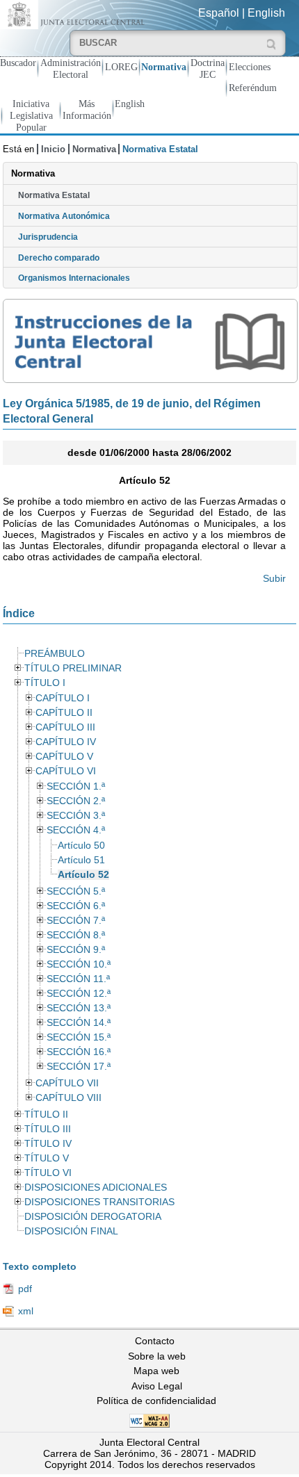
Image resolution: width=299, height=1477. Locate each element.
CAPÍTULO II (63, 713)
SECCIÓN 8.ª (76, 935)
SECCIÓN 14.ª (79, 1023)
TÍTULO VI (48, 1173)
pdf (25, 1288)
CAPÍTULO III (65, 727)
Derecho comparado (58, 258)
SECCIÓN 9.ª (76, 950)
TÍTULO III (47, 1129)
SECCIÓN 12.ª (79, 993)
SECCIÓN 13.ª (79, 1008)
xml (25, 1310)
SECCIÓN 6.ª (76, 906)
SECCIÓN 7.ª (76, 920)
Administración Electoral (70, 68)
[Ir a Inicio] (75, 13)
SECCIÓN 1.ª (76, 786)
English (266, 13)
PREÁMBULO (54, 653)
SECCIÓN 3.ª (76, 815)
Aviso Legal (156, 1386)
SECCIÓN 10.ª (79, 964)
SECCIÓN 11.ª (78, 979)
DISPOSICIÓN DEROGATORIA (92, 1216)
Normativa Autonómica (64, 216)
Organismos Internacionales (74, 278)
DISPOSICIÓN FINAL (71, 1231)
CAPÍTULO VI (65, 771)
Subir (274, 578)
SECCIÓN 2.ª (76, 801)
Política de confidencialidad (156, 1400)
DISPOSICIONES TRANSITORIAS (99, 1202)
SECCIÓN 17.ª (79, 1066)
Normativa (163, 66)
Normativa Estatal (54, 195)
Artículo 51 (81, 860)
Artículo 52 (83, 875)
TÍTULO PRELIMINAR (73, 668)
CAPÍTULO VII (67, 1083)
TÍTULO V (46, 1158)
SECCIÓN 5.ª (76, 891)
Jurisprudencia (48, 237)
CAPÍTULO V (64, 756)
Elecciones (249, 66)
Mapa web (156, 1370)
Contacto (155, 1340)
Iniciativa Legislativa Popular (31, 115)
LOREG (121, 66)
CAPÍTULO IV (65, 742)
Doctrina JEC (208, 68)
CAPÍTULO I (62, 698)
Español (218, 13)
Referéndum (253, 87)
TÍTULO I (44, 683)
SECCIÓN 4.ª (76, 830)
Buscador (18, 62)
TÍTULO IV (48, 1144)
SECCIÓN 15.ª (79, 1037)
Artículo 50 (81, 845)
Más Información (87, 109)
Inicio (53, 149)
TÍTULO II (46, 1114)
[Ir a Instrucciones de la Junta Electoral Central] (150, 341)
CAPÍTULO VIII (68, 1098)
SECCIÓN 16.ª (79, 1052)
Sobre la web (157, 1356)
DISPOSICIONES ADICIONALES (95, 1187)
